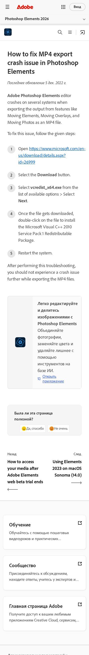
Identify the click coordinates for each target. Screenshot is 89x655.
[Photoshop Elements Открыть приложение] (82, 32)
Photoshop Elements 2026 (27, 18)
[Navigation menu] (7, 7)
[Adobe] (25, 7)
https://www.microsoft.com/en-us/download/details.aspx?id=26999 (52, 155)
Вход (77, 7)
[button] (63, 7)
